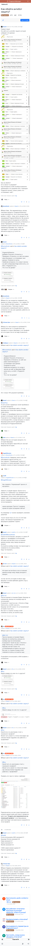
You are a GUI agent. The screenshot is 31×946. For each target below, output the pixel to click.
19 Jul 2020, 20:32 (16, 26)
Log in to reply (25, 20)
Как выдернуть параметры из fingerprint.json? (17, 927)
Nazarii (5, 26)
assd (4, 437)
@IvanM (3, 534)
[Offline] (2, 27)
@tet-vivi (3, 595)
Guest (13, 400)
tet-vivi (5, 563)
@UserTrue (4, 403)
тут (11, 512)
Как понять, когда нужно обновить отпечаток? (15, 936)
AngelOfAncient (7, 453)
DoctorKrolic (6, 206)
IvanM (4, 475)
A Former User (6, 322)
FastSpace (5, 343)
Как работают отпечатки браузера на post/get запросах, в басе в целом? (16, 910)
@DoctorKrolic (5, 246)
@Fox (2, 671)
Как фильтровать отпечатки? (17, 919)
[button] (2, 943)
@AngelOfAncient (6, 480)
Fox (4, 626)
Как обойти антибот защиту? (19, 345)
